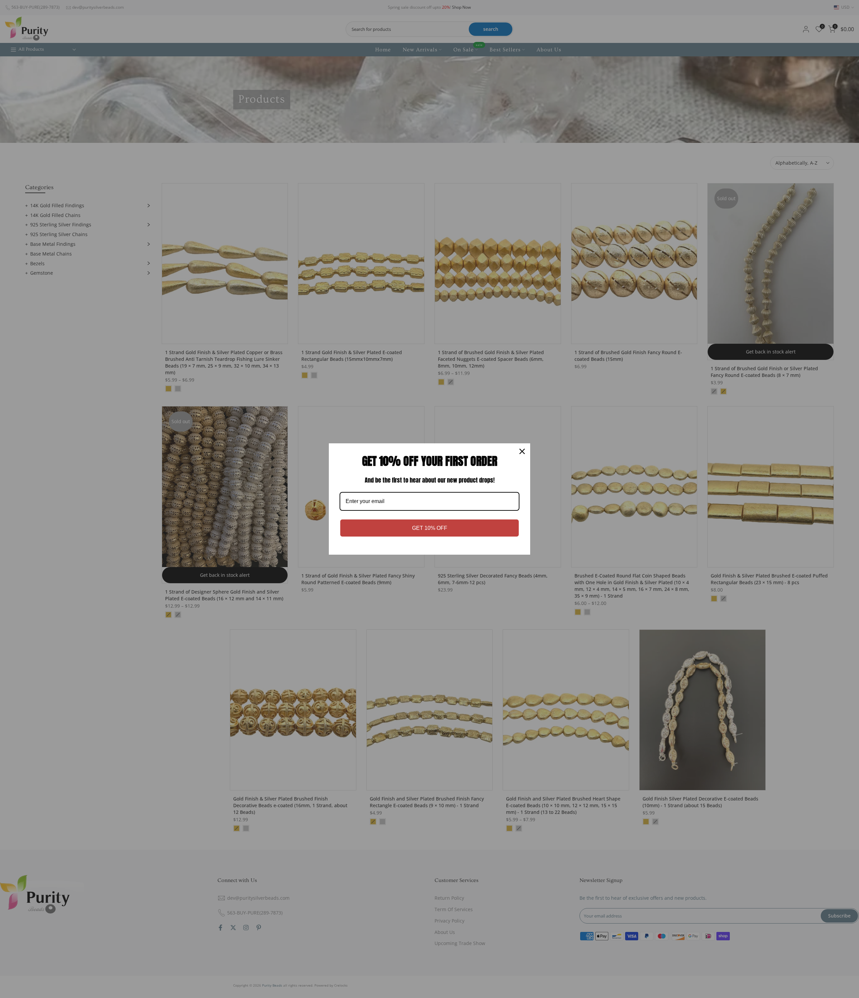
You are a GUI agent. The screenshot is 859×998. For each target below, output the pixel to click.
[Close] (522, 451)
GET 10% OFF (429, 528)
